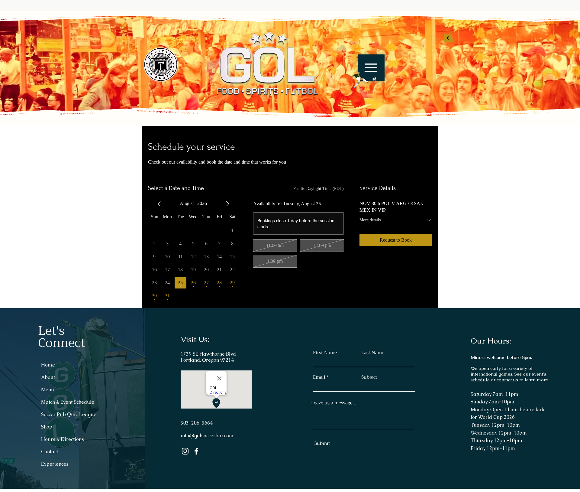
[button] (359, 80)
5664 (207, 423)
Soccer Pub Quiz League (68, 414)
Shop (46, 427)
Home (48, 365)
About (48, 377)
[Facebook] (196, 451)
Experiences (55, 464)
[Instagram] (185, 451)
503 (185, 423)
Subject (369, 377)
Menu (47, 389)
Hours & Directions (62, 439)
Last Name (372, 352)
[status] (318, 188)
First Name (325, 352)
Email (319, 377)
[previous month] (159, 203)
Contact (49, 451)
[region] (368, 75)
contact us (507, 380)
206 (195, 423)
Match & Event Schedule (67, 402)
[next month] (227, 203)
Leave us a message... (333, 403)
